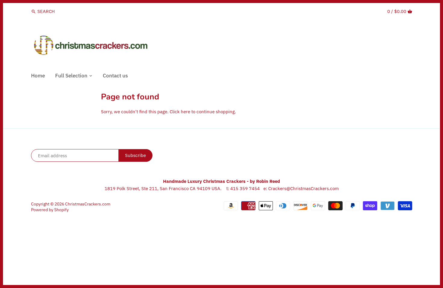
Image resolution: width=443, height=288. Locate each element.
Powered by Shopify (50, 209)
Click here (180, 111)
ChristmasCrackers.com (87, 204)
